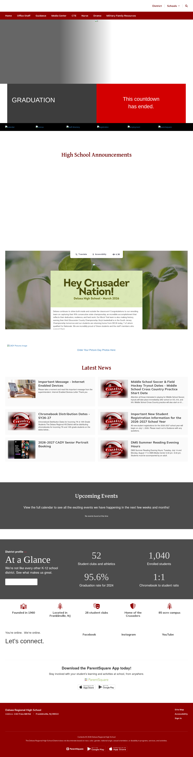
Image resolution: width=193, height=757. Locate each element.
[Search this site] (186, 6)
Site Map (179, 709)
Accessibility (181, 714)
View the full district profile (21, 581)
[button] (173, 5)
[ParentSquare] (75, 749)
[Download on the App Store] (117, 749)
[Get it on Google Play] (96, 749)
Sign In (178, 718)
